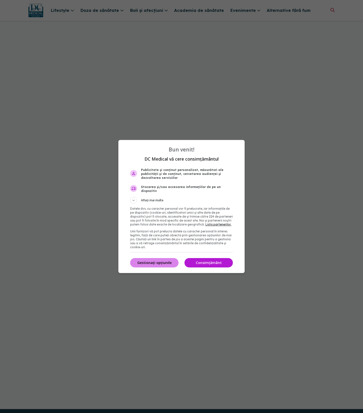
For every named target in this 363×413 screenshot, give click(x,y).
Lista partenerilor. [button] (218, 224)
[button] (181, 200)
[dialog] (181, 206)
